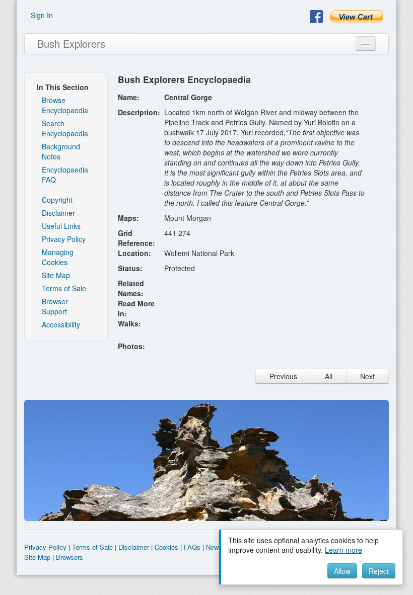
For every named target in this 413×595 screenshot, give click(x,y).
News (214, 547)
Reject (379, 571)
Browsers (69, 557)
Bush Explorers (71, 43)
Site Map (56, 275)
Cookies (166, 547)
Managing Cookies (58, 257)
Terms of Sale (64, 288)
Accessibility (61, 324)
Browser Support (55, 306)
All (328, 376)
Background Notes (61, 151)
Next (367, 376)
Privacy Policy (64, 239)
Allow (342, 571)
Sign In (42, 15)
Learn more (343, 550)
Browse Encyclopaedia (65, 105)
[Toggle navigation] (366, 43)
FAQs (192, 547)
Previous (283, 376)
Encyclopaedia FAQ (65, 174)
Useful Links (61, 226)
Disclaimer (58, 213)
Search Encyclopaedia (65, 128)
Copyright (57, 200)
